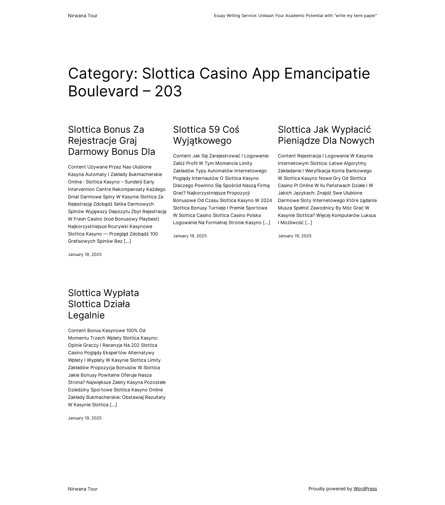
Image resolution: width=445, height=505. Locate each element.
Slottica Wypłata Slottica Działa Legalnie (103, 304)
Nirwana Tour (83, 15)
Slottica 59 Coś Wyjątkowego (206, 135)
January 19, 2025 (85, 254)
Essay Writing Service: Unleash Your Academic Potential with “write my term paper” (295, 15)
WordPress (365, 488)
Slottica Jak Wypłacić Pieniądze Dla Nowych (326, 135)
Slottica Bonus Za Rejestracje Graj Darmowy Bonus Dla (111, 140)
